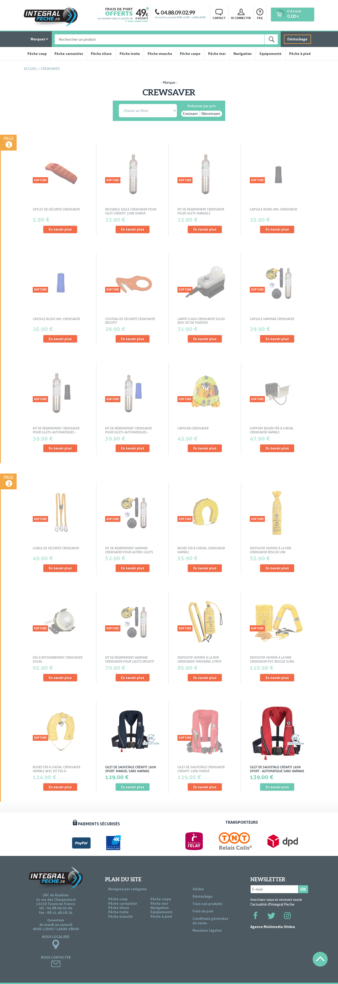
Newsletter (267, 879)
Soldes (198, 889)
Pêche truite (130, 53)
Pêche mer (217, 53)
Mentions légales (207, 930)
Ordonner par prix (201, 105)
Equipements (270, 53)
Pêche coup (37, 53)
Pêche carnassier (68, 53)
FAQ (259, 18)
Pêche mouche (160, 53)
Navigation (242, 53)
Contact (219, 18)
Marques (38, 39)
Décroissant (210, 113)
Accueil (30, 69)
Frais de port (203, 911)
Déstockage (297, 39)
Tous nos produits (207, 904)
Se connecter (241, 18)
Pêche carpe (190, 53)
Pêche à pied (300, 53)
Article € (294, 14)
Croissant (190, 113)
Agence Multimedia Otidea (272, 927)
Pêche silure (101, 53)
